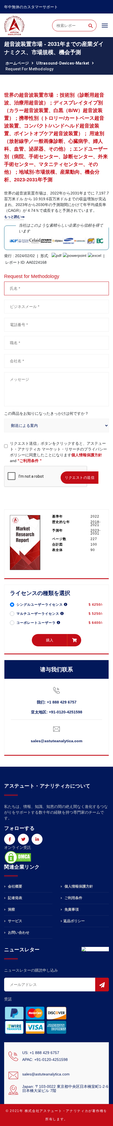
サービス (14, 921)
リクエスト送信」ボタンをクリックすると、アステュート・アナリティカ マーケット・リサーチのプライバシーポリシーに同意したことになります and (58, 452)
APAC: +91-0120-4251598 (45, 1059)
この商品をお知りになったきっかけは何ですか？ (46, 413)
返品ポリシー (74, 921)
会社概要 (14, 886)
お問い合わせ (18, 932)
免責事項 (71, 909)
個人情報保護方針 (86, 455)
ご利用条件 (72, 898)
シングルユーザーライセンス (40, 605)
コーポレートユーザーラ (36, 623)
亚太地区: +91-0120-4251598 (56, 712)
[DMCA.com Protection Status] (18, 857)
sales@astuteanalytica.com (56, 741)
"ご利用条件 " (30, 460)
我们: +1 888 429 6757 (57, 702)
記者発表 (14, 898)
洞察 (11, 909)
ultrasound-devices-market (62, 63)
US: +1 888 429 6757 (40, 1052)
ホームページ (17, 63)
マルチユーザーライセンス (38, 614)
